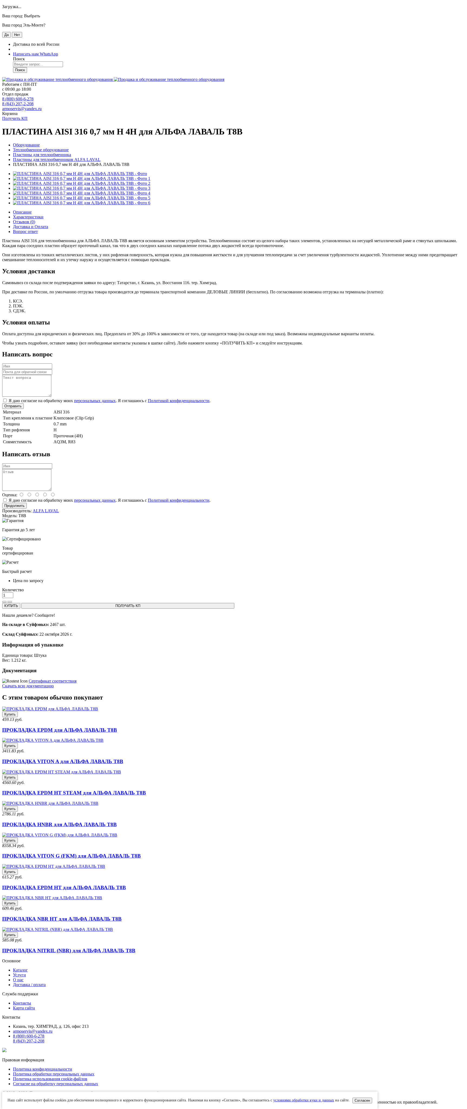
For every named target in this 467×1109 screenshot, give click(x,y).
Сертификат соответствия (52, 681)
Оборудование (26, 145)
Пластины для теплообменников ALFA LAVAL (57, 159)
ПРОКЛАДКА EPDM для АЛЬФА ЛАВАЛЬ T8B (59, 730)
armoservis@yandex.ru (22, 108)
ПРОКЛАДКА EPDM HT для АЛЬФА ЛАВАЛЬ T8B (64, 887)
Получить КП (15, 118)
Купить (10, 714)
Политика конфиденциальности (42, 1069)
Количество (13, 590)
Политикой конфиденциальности (178, 400)
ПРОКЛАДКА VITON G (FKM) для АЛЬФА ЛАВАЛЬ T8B (71, 856)
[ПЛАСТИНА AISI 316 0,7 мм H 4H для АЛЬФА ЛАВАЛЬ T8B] (80, 173)
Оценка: (9, 495)
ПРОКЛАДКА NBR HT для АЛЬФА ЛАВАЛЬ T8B (62, 919)
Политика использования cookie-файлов (50, 1079)
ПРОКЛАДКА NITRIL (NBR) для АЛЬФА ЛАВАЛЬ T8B (68, 950)
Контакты (22, 1003)
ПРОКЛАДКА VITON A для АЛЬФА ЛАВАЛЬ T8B (62, 761)
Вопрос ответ (25, 231)
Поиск (20, 70)
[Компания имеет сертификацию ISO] (4, 1050)
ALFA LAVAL (46, 510)
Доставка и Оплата (30, 226)
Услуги (19, 975)
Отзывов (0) (24, 221)
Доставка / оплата (29, 984)
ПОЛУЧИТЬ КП (127, 606)
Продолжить (14, 506)
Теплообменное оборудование (41, 149)
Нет (17, 35)
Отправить (13, 406)
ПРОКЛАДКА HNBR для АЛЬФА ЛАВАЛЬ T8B (59, 824)
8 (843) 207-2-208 (18, 103)
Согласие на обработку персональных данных (55, 1083)
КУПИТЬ (11, 606)
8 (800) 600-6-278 (18, 99)
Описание (22, 212)
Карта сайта (24, 1008)
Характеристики (28, 217)
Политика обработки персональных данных (53, 1074)
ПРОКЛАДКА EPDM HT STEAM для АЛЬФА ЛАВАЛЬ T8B (74, 793)
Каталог (20, 970)
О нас (18, 979)
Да (6, 35)
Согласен (362, 1100)
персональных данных (95, 400)
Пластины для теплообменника (42, 154)
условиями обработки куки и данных (303, 1100)
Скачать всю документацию (28, 686)
